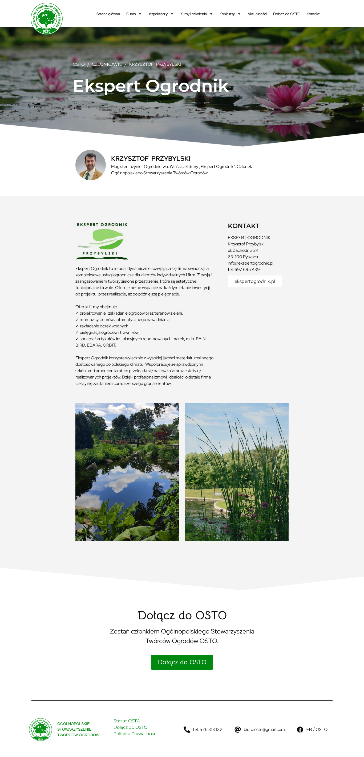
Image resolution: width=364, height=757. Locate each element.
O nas (131, 13)
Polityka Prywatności (135, 733)
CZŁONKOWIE (107, 64)
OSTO (79, 64)
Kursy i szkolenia (193, 13)
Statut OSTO (127, 720)
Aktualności (257, 13)
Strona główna (108, 13)
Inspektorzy (158, 13)
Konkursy (227, 13)
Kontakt (313, 13)
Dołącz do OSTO (286, 13)
